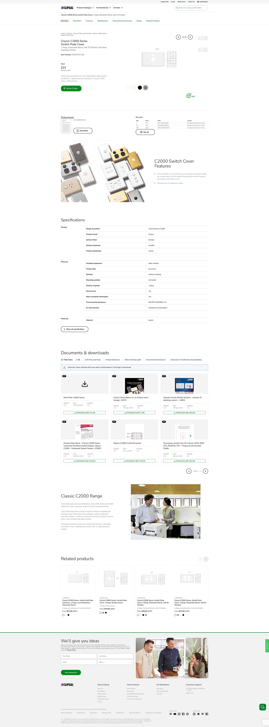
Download (84, 131)
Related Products (153, 21)
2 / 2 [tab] (184, 37)
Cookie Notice (81, 713)
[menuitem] (85, 7)
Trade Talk (159, 694)
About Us (100, 688)
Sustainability (101, 691)
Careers (100, 701)
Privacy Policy (71, 650)
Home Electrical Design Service (135, 694)
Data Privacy (93, 713)
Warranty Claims (106, 713)
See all (146, 132)
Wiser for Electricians (162, 691)
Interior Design (131, 688)
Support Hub (189, 693)
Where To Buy (71, 88)
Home (63, 33)
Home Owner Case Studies (134, 699)
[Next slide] (206, 559)
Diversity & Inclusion (103, 699)
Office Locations (102, 694)
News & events (102, 696)
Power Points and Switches (82, 33)
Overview (64, 21)
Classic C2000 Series (99, 33)
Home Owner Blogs (132, 696)
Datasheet (77, 21)
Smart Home (130, 691)
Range (139, 21)
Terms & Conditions (134, 713)
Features (89, 21)
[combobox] (115, 662)
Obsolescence (120, 713)
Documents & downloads (122, 21)
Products (69, 33)
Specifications (102, 21)
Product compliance (66, 713)
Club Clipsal (159, 688)
